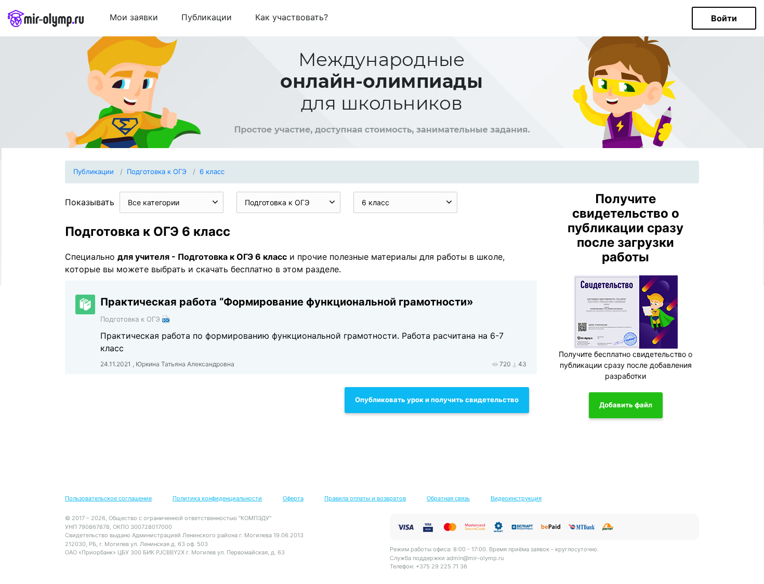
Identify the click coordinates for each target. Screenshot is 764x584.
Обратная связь (448, 498)
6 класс (212, 171)
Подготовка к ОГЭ (157, 171)
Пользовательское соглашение (108, 498)
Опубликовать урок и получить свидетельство (437, 399)
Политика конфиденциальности (217, 498)
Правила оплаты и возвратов (365, 498)
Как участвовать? (291, 17)
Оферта (293, 498)
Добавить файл (625, 405)
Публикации (206, 17)
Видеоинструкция (516, 498)
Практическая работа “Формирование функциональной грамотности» (286, 302)
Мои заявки (134, 17)
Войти (724, 18)
